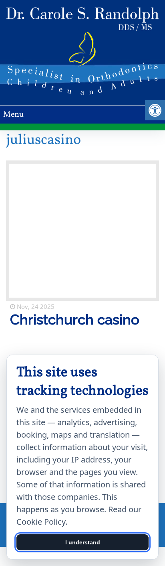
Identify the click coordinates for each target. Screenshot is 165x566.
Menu (13, 114)
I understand (82, 542)
